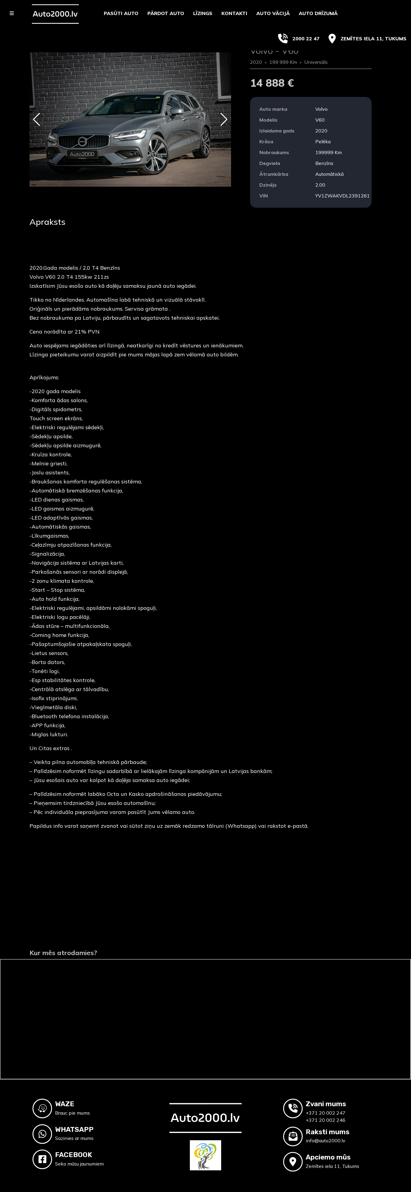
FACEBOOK (73, 1154)
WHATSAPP (74, 1129)
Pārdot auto (165, 13)
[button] (36, 119)
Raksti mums (327, 1132)
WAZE (64, 1104)
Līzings (202, 13)
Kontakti (234, 13)
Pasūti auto (121, 13)
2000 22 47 (306, 39)
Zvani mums (326, 1104)
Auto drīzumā (318, 13)
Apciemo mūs (328, 1157)
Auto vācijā (273, 13)
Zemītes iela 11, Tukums (373, 39)
